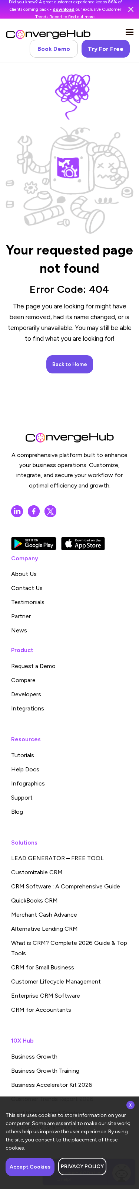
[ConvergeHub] (48, 34)
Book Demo (53, 48)
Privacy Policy (82, 1166)
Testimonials (27, 602)
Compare (23, 680)
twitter (50, 511)
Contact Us (27, 588)
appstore (83, 543)
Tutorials (22, 755)
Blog (17, 811)
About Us (24, 573)
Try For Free (105, 48)
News (19, 630)
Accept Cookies (30, 1167)
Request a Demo (33, 666)
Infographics (28, 783)
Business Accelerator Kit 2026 (51, 1084)
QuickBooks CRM (34, 900)
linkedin (17, 511)
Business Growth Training (45, 1070)
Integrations (27, 708)
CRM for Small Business (42, 967)
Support (22, 797)
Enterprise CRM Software (45, 995)
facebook (34, 511)
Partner (21, 616)
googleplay (33, 543)
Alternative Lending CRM (44, 928)
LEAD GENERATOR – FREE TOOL (57, 858)
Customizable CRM (37, 872)
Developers (26, 694)
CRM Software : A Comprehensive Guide (65, 886)
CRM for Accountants (41, 1009)
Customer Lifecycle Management (56, 981)
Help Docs (25, 769)
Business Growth (34, 1056)
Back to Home (69, 364)
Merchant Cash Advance (44, 914)
